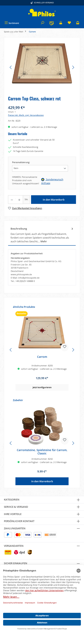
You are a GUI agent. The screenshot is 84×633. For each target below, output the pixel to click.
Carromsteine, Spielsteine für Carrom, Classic (42, 451)
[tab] (42, 235)
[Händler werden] (51, 23)
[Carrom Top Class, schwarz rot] (42, 63)
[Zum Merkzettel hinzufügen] (65, 347)
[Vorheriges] (11, 67)
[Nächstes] (73, 67)
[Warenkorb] (77, 23)
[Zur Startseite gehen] (42, 12)
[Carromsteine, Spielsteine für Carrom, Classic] (42, 425)
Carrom (42, 357)
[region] (42, 67)
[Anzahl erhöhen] (19, 199)
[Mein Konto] (60, 23)
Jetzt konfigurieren (42, 387)
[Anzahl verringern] (11, 199)
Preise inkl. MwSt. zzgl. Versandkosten (26, 115)
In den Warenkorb (53, 199)
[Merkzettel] (69, 23)
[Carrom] (42, 332)
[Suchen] (42, 23)
